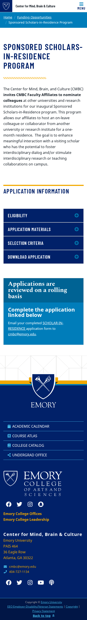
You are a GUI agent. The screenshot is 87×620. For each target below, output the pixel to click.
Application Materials (29, 229)
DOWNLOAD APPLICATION (29, 257)
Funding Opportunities (34, 17)
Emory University (51, 602)
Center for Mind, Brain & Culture (35, 6)
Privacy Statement (43, 611)
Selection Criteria (26, 243)
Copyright (72, 606)
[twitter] (19, 504)
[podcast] (51, 582)
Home (8, 17)
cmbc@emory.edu (22, 334)
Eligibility (17, 215)
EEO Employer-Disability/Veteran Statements (35, 606)
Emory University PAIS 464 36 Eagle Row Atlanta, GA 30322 (18, 549)
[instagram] (30, 504)
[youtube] (40, 582)
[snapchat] (40, 504)
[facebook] (8, 504)
